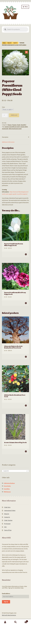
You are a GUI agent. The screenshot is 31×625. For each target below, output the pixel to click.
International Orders (9, 510)
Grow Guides (7, 486)
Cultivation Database (9, 483)
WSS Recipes (7, 492)
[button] (26, 52)
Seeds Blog (7, 489)
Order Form (7, 507)
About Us (6, 514)
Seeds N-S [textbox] (15, 471)
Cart (24, 621)
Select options (26, 254)
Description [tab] (5, 137)
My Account (7, 523)
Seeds (18, 125)
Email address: (6, 593)
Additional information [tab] (8, 142)
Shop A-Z (9, 43)
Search (15, 622)
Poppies (14, 125)
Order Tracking (8, 520)
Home (4, 43)
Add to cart (14, 115)
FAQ (5, 527)
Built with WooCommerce (9, 615)
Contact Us (7, 517)
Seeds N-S (15, 43)
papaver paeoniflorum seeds (12, 126)
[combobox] (15, 471)
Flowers (10, 125)
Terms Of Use (7, 530)
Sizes (3, 107)
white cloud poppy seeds (15, 128)
